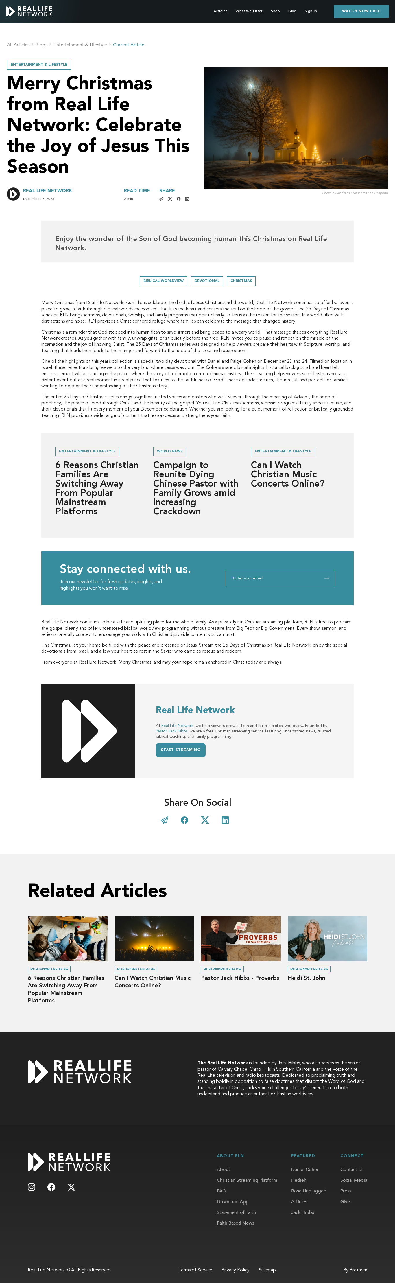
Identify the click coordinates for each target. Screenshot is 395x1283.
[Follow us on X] (71, 1187)
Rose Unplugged (308, 1191)
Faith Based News (235, 1223)
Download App (233, 1202)
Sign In (311, 11)
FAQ (221, 1191)
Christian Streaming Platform (247, 1180)
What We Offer (249, 11)
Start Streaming (181, 750)
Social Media (353, 1180)
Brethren (358, 1270)
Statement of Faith (236, 1212)
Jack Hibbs (302, 1212)
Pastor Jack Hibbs (171, 731)
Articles (220, 11)
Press (345, 1191)
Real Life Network (177, 726)
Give (292, 11)
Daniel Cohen (305, 1169)
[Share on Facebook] (178, 198)
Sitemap (267, 1270)
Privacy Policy (236, 1270)
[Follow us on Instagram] (31, 1187)
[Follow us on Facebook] (52, 1187)
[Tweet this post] (170, 198)
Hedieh (299, 1180)
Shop (275, 11)
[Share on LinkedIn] (187, 198)
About (223, 1169)
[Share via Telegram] (161, 198)
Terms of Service (195, 1270)
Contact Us (351, 1169)
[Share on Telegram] (164, 820)
